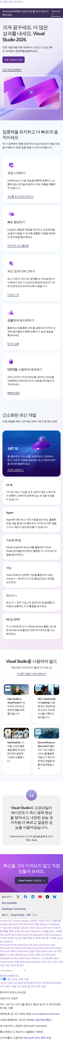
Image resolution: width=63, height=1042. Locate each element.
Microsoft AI (6, 944)
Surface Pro (6, 920)
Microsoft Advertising (26, 947)
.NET (28, 914)
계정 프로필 (12, 927)
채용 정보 (20, 961)
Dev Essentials (9, 902)
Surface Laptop (21, 920)
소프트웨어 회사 (50, 958)
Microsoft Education (30, 931)
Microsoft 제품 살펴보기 (37, 924)
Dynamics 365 (47, 944)
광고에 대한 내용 (37, 986)
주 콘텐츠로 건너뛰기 (11, 1)
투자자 (20, 965)
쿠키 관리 (5, 986)
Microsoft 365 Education (31, 934)
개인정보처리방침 (51, 982)
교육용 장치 (48, 931)
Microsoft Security (23, 944)
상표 (24, 986)
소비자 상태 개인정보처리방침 (16, 982)
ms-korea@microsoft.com (46, 1013)
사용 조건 (16, 986)
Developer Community (14, 908)
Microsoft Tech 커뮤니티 (32, 954)
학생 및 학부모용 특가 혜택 (41, 937)
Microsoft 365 (15, 924)
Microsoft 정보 (33, 961)
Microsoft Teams (8, 951)
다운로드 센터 (27, 927)
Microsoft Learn (45, 951)
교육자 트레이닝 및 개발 (13, 937)
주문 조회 (14, 931)
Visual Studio (17, 914)
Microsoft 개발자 (27, 951)
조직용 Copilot (37, 920)
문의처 (37, 982)
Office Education (53, 934)
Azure (36, 944)
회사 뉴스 (47, 961)
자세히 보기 (55, 13)
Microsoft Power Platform (27, 958)
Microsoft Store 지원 (47, 927)
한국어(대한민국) (9, 975)
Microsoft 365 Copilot (50, 947)
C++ (35, 914)
